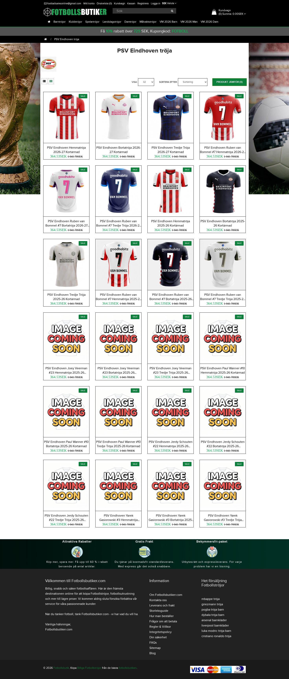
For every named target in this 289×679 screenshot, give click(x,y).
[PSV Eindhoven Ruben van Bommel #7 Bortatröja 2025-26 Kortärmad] (170, 264)
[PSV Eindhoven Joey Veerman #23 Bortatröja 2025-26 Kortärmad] (118, 337)
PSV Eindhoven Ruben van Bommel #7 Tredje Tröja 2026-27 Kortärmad (118, 225)
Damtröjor (130, 21)
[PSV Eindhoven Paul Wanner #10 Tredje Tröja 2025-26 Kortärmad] (118, 411)
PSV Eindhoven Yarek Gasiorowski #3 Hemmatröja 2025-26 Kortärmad (118, 520)
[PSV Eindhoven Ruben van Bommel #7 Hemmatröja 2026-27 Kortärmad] (223, 117)
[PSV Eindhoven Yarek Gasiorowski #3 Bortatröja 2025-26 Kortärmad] (170, 484)
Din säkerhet (158, 637)
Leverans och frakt (162, 605)
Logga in (155, 3)
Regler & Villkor (160, 627)
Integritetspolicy (160, 632)
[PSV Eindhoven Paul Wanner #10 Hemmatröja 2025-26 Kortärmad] (223, 337)
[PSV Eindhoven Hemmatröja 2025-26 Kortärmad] (170, 190)
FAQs (153, 643)
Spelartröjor (92, 21)
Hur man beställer (161, 616)
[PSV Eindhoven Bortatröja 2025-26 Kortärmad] (223, 190)
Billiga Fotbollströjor (89, 668)
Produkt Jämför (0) (229, 82)
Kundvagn (119, 3)
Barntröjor (59, 21)
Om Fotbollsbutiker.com (165, 595)
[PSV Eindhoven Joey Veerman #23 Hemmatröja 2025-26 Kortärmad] (66, 337)
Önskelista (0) (104, 3)
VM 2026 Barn (168, 21)
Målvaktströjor (148, 21)
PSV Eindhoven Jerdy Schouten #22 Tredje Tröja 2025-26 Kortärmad (66, 520)
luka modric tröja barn (216, 631)
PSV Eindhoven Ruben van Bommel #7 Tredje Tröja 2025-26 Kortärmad (222, 299)
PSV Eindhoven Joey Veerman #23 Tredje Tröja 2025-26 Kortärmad (170, 372)
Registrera (143, 3)
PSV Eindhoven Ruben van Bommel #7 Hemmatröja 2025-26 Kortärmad (118, 299)
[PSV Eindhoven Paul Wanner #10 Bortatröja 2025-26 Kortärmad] (66, 411)
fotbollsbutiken (128, 668)
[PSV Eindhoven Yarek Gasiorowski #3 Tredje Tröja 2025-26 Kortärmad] (223, 484)
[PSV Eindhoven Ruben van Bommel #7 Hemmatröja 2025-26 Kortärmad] (118, 264)
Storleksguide (158, 611)
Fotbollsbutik (61, 668)
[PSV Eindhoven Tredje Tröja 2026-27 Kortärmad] (170, 117)
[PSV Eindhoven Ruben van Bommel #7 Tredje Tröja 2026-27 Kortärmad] (118, 190)
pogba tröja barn (213, 610)
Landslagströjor (112, 21)
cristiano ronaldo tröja (216, 636)
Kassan (131, 3)
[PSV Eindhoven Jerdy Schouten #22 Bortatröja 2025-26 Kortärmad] (223, 411)
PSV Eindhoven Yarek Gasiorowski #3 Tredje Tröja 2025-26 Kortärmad (223, 520)
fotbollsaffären (87, 589)
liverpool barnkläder (215, 625)
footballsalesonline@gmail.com (64, 3)
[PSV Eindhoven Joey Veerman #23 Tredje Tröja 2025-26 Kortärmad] (170, 337)
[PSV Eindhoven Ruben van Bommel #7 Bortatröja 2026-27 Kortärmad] (66, 190)
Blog (152, 653)
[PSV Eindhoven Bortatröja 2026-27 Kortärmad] (118, 117)
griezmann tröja (212, 604)
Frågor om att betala (163, 621)
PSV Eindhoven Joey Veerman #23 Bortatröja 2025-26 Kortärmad (118, 372)
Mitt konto (89, 3)
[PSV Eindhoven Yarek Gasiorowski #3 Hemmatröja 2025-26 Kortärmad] (118, 484)
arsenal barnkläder (214, 620)
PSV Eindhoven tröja (66, 39)
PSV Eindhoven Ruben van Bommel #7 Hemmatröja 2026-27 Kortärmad (222, 152)
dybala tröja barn (213, 615)
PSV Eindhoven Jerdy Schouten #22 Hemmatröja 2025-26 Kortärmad (170, 446)
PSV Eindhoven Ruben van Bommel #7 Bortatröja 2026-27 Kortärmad (66, 225)
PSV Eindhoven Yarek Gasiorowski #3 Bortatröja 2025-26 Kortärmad (171, 520)
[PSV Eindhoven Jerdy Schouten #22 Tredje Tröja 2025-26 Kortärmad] (66, 484)
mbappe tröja (211, 599)
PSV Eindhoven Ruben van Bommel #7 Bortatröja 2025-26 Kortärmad (170, 299)
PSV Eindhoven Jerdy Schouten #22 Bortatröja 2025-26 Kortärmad (223, 446)
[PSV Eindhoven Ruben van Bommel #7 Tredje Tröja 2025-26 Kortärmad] (223, 264)
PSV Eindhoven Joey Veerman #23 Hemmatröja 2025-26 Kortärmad (66, 372)
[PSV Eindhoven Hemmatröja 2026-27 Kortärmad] (66, 117)
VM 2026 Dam (209, 21)
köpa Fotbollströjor (96, 594)
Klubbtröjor (75, 21)
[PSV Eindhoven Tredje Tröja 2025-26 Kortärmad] (66, 264)
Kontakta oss (158, 600)
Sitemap (155, 648)
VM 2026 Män (189, 21)
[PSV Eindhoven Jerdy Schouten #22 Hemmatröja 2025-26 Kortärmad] (170, 411)
